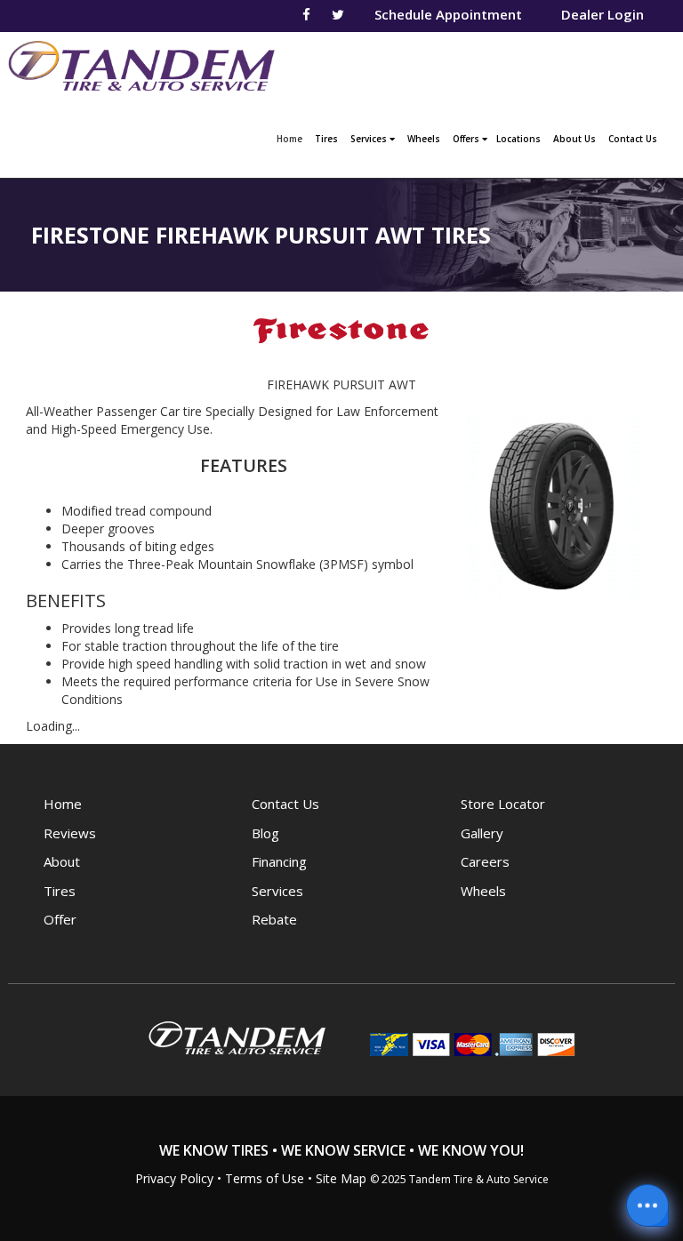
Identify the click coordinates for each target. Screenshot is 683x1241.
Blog (265, 833)
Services (370, 138)
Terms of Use (264, 1178)
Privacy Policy (174, 1178)
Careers (485, 861)
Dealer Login (602, 14)
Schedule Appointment (448, 14)
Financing (279, 861)
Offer (60, 919)
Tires (326, 138)
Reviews (70, 833)
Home (292, 138)
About (62, 861)
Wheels (423, 138)
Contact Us (632, 138)
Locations (518, 138)
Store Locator (503, 804)
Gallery (482, 833)
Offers (467, 138)
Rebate (274, 919)
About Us (574, 138)
